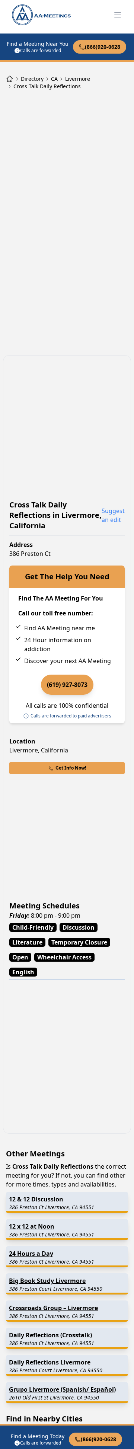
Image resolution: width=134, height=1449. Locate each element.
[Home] (9, 79)
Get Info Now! (70, 768)
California (54, 750)
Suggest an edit (113, 515)
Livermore (23, 750)
